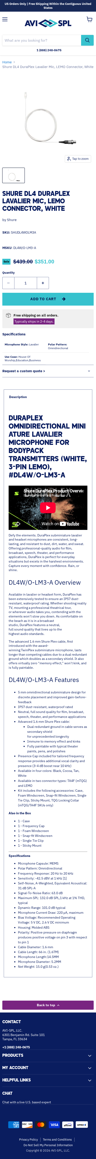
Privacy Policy (28, 1140)
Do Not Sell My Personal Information (48, 1145)
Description (18, 397)
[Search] (87, 40)
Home (7, 62)
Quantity (8, 273)
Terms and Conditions (57, 1140)
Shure (12, 220)
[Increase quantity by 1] (43, 283)
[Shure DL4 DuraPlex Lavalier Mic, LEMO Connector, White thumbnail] (13, 175)
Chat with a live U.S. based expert (26, 1102)
